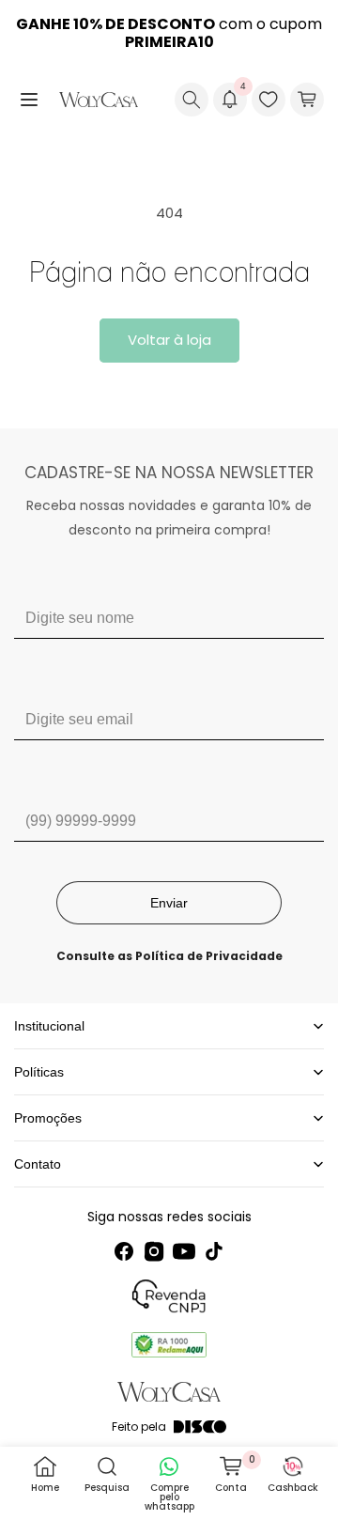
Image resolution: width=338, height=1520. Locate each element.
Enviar (169, 902)
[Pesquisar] (191, 99)
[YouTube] (184, 1251)
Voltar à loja (169, 339)
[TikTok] (214, 1251)
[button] (29, 100)
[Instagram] (154, 1251)
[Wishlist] (268, 99)
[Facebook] (124, 1251)
